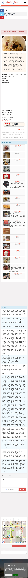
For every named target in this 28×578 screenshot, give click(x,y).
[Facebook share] (2, 10)
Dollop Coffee (17, 181)
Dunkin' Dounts (18, 145)
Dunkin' (17, 190)
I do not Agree (9, 575)
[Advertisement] (14, 24)
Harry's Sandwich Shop (17, 211)
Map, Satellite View (7, 520)
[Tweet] (2, 14)
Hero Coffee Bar (18, 159)
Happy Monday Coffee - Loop (17, 265)
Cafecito (17, 204)
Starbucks (18, 174)
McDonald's (17, 257)
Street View (17, 520)
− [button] (4, 525)
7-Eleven (17, 152)
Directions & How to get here (19, 546)
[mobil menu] (25, 3)
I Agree (15, 575)
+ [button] (4, 523)
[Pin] (2, 17)
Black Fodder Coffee (18, 273)
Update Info (22, 129)
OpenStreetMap (18, 542)
